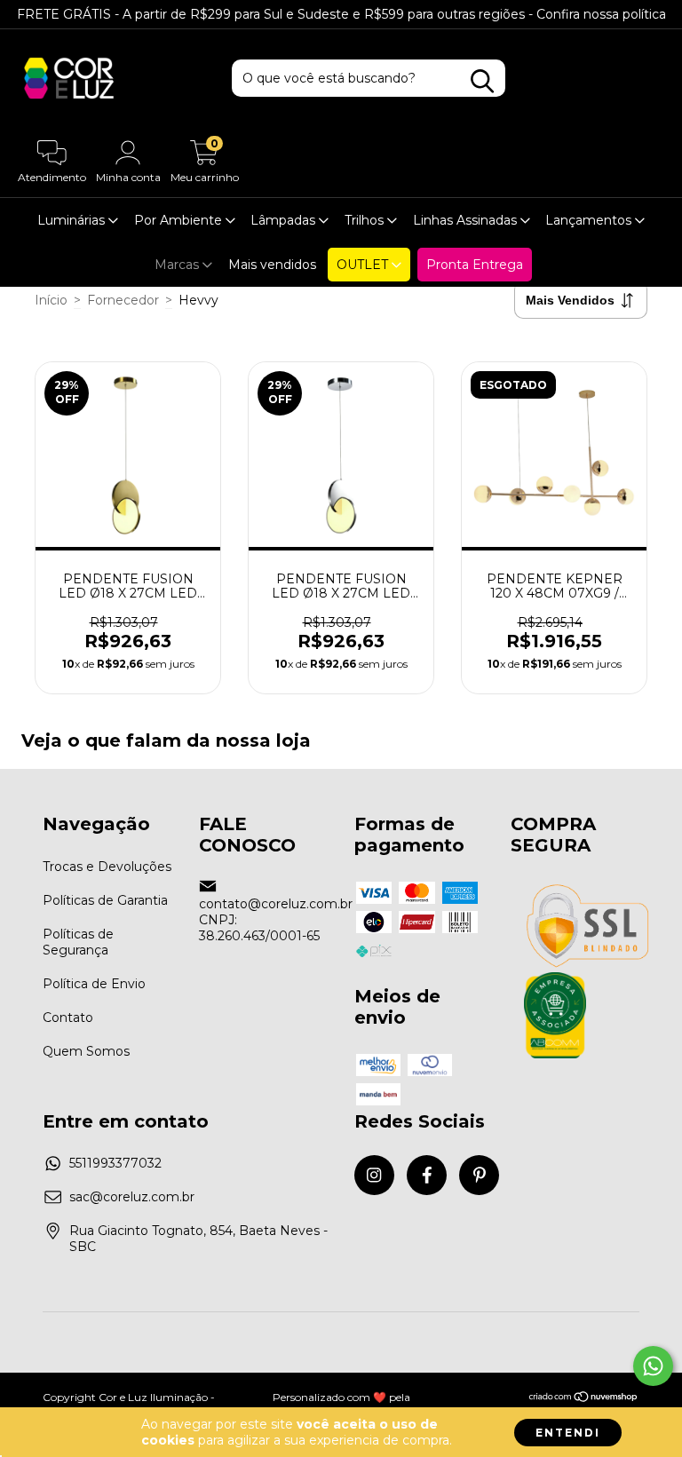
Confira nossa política (601, 14)
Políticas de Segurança (78, 942)
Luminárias (72, 220)
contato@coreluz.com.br (276, 904)
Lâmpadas (284, 220)
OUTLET (364, 265)
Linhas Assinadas (466, 220)
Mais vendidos (272, 265)
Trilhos (366, 220)
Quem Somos (86, 1051)
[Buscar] (482, 81)
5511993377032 (115, 1163)
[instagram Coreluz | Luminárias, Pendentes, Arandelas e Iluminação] (374, 1175)
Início (51, 300)
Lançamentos (590, 220)
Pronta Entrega (474, 265)
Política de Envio (94, 984)
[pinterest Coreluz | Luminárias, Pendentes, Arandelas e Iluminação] (479, 1175)
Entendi (567, 1432)
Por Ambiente (180, 220)
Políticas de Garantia (105, 900)
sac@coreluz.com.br (131, 1197)
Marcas (178, 265)
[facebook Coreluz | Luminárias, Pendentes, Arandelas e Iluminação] (427, 1175)
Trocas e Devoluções (107, 867)
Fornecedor (123, 300)
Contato (68, 1017)
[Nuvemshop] (583, 1399)
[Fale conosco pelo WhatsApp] (653, 1366)
